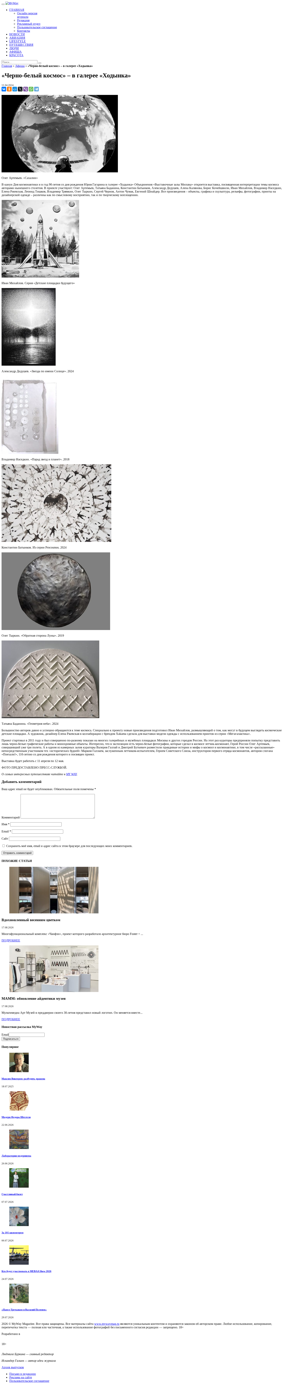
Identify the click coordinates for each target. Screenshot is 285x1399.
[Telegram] (36, 89)
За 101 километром (12, 1232)
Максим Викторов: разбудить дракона (23, 1078)
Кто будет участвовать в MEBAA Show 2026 (26, 1271)
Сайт (5, 838)
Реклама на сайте (20, 1377)
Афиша (20, 66)
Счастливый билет (12, 1194)
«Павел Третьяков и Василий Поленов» (24, 1309)
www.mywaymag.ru (106, 1323)
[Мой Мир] (14, 89)
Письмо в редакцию (22, 1374)
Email (6, 831)
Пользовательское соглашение (29, 1381)
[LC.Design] (11, 1337)
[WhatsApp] (31, 89)
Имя (6, 824)
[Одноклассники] (9, 89)
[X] (20, 89)
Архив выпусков (13, 1367)
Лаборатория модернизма (16, 1155)
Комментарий (11, 817)
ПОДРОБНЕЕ (11, 940)
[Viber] (25, 89)
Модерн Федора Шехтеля (16, 1117)
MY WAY (71, 774)
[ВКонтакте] (4, 89)
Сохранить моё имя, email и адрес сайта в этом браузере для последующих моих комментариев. (69, 846)
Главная (7, 66)
